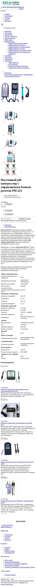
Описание (8, 225)
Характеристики (10, 226)
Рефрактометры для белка (16, 45)
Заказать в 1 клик (25, 219)
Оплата (7, 538)
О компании (9, 534)
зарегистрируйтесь (7, 584)
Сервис (7, 549)
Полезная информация (12, 562)
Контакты (8, 540)
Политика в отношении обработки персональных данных (16, 564)
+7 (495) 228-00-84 (7, 7)
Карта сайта (8, 560)
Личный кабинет (10, 575)
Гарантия (8, 547)
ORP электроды (13, 62)
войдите (22, 582)
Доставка (8, 536)
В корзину (9, 204)
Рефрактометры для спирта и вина (19, 50)
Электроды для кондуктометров (18, 68)
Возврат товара (10, 551)
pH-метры (8, 73)
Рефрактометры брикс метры (17, 43)
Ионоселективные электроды (18, 66)
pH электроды (13, 64)
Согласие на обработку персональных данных (20, 567)
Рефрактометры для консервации (19, 47)
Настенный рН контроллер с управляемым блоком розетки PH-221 (19, 75)
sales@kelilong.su (18, 7)
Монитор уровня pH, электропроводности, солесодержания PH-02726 (15, 390)
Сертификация (9, 552)
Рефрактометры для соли (16, 48)
